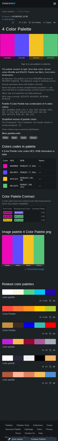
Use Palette (36, 22)
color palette (8, 297)
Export (48, 22)
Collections (38, 425)
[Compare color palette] (54, 301)
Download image (35, 269)
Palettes (9, 425)
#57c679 (5, 184)
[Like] (12, 22)
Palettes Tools (23, 425)
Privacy (49, 429)
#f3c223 (5, 177)
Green (33, 138)
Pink (5, 138)
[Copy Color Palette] (50, 317)
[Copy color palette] (50, 301)
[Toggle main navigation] (55, 3)
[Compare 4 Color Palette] (54, 22)
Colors (8, 3)
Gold (23, 138)
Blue (14, 138)
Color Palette (9, 314)
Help (41, 433)
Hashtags (29, 429)
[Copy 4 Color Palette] (20, 125)
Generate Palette (13, 429)
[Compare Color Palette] (54, 317)
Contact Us (30, 433)
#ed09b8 (5, 165)
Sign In (24, 64)
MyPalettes (10, 19)
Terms (18, 433)
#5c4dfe (5, 171)
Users (39, 429)
